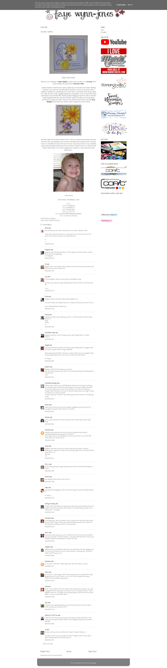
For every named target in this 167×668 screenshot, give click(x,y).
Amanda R (48, 518)
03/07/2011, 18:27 (49, 399)
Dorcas (47, 477)
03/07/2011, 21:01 (49, 458)
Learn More (121, 5)
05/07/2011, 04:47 (49, 610)
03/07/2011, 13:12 (49, 244)
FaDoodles (104, 32)
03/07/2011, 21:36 (49, 482)
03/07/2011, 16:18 (49, 361)
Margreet (47, 250)
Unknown (48, 430)
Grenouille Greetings (51, 383)
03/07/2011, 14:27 (49, 291)
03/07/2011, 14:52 (49, 309)
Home (68, 651)
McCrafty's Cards (50, 333)
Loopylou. (47, 547)
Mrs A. (47, 464)
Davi (46, 603)
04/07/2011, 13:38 (49, 597)
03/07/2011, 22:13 (49, 498)
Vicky (46, 297)
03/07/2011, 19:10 (49, 424)
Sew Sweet (74, 215)
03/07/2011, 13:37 (49, 271)
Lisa (46, 277)
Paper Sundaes (62, 81)
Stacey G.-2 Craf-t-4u (51, 615)
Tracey (47, 315)
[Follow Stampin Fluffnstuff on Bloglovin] (109, 216)
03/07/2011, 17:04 (49, 377)
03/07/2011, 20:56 (50, 440)
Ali (45, 264)
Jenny (47, 572)
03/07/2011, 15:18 (49, 327)
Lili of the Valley (78, 83)
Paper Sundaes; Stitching (52, 221)
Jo (45, 630)
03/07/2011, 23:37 (50, 527)
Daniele (47, 417)
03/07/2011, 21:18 (49, 471)
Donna (47, 405)
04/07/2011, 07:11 (49, 566)
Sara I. (47, 533)
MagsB (47, 345)
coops (46, 488)
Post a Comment (48, 644)
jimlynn (47, 367)
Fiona (46, 228)
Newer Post (45, 651)
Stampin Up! (71, 205)
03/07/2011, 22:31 (49, 512)
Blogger (94, 663)
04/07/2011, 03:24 (50, 541)
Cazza (46, 446)
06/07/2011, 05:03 (49, 624)
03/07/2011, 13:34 (49, 258)
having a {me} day (50, 504)
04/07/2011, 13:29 (49, 581)
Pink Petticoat (70, 207)
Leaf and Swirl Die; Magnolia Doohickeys (70, 213)
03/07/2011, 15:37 (49, 339)
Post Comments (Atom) (55, 656)
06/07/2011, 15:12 (49, 640)
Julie (46, 587)
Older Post (92, 651)
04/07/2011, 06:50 (49, 556)
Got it (130, 5)
